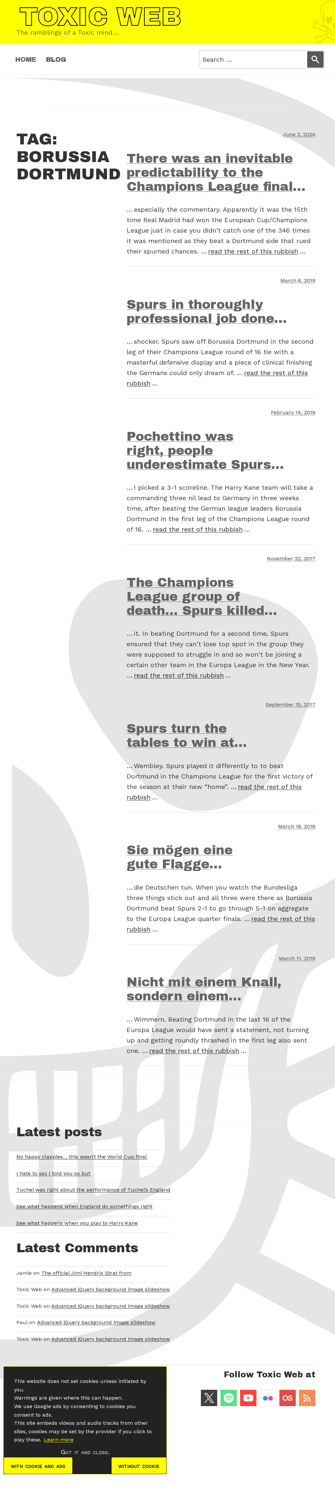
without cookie (138, 1465)
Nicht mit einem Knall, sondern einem (204, 989)
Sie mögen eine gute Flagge (180, 857)
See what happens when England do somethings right (84, 1206)
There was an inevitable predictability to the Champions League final (210, 172)
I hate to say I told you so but (53, 1173)
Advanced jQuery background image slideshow (110, 1289)
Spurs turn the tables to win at (180, 735)
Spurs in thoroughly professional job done (200, 311)
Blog (56, 59)
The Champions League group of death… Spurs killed (195, 596)
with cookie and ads (38, 1465)
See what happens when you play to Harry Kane (77, 1223)
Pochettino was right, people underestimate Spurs (199, 450)
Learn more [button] (59, 1440)
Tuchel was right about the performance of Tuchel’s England (93, 1190)
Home (25, 59)
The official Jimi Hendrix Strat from (86, 1273)
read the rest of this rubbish (253, 251)
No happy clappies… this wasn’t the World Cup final (81, 1157)
